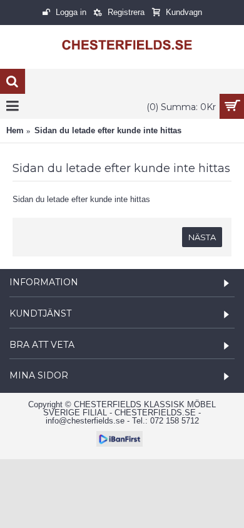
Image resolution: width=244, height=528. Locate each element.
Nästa (202, 237)
